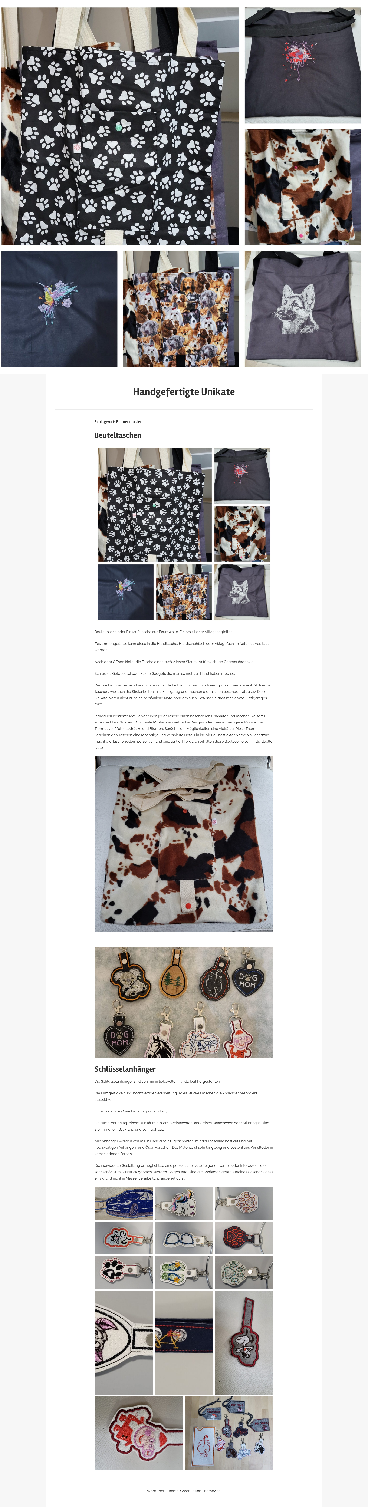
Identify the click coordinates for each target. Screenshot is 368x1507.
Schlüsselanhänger (125, 1069)
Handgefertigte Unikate (184, 392)
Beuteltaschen (118, 435)
